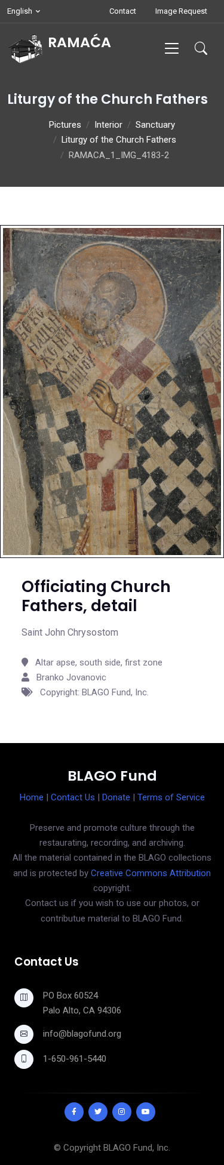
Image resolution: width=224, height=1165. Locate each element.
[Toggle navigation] (171, 48)
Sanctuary (155, 124)
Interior (108, 124)
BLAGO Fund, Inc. (136, 1147)
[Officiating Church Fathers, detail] (112, 391)
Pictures (65, 124)
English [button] (19, 11)
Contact (122, 11)
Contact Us (73, 797)
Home (32, 797)
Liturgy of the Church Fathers (119, 139)
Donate (116, 797)
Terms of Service (171, 797)
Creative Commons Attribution (151, 873)
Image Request (181, 11)
